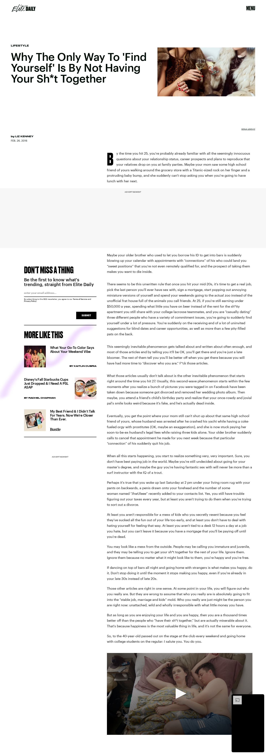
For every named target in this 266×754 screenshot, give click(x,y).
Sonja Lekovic (248, 129)
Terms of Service (80, 299)
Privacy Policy (30, 301)
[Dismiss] (260, 697)
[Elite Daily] (23, 8)
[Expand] (235, 697)
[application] (179, 694)
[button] (180, 694)
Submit (86, 315)
